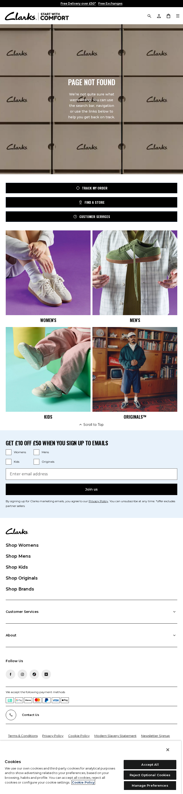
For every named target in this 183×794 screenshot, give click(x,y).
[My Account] (159, 16)
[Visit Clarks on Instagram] (22, 674)
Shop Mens (18, 556)
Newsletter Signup (155, 736)
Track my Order (94, 187)
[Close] (168, 749)
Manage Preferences (150, 785)
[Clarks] (36, 15)
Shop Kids (17, 567)
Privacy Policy (98, 501)
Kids (16, 461)
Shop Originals (22, 578)
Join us (91, 489)
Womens (20, 452)
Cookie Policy (79, 736)
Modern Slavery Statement (115, 736)
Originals (48, 461)
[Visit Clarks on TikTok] (34, 674)
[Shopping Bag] (168, 16)
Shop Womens (22, 545)
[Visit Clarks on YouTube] (46, 674)
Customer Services (94, 216)
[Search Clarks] (149, 16)
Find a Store (95, 202)
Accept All (149, 764)
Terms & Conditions (23, 736)
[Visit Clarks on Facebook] (10, 674)
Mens (45, 452)
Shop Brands (20, 589)
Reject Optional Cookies (150, 775)
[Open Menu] (178, 16)
